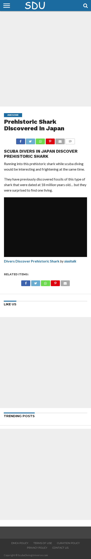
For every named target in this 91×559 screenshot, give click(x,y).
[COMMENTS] (70, 140)
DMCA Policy (19, 543)
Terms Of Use (42, 543)
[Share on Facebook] (20, 140)
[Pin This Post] (50, 140)
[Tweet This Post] (30, 140)
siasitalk (70, 261)
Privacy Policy (37, 547)
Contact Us (60, 547)
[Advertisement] (45, 58)
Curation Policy (68, 543)
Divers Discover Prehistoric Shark (31, 261)
